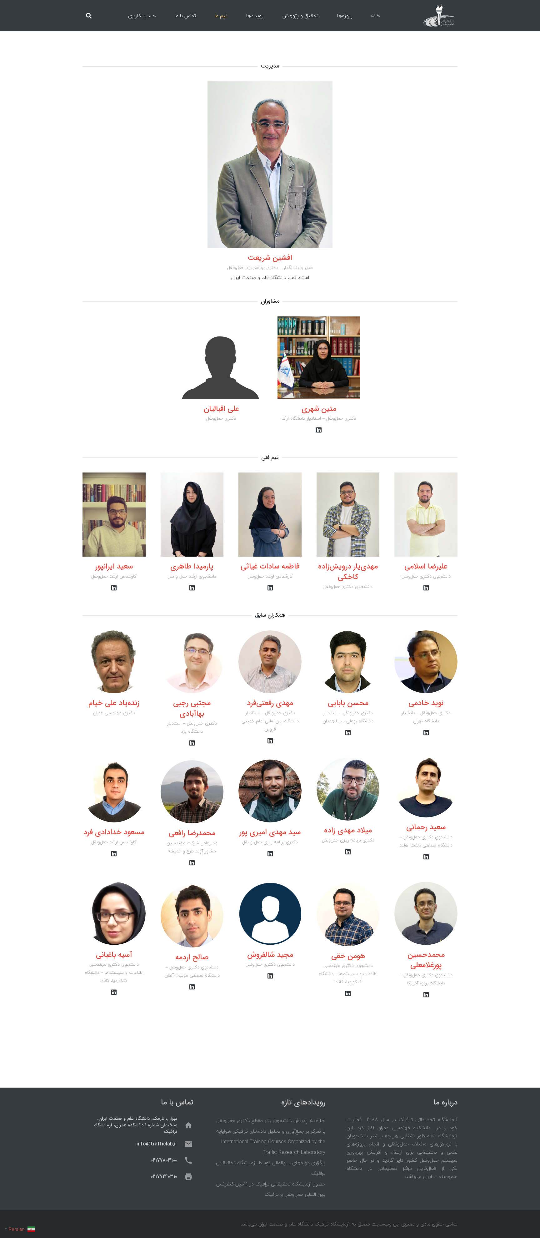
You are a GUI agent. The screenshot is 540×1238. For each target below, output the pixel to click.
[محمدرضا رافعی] (192, 791)
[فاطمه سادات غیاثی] (270, 514)
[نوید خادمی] (426, 662)
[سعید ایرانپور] (114, 514)
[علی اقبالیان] (221, 357)
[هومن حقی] (348, 914)
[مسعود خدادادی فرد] (114, 791)
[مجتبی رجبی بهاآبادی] (192, 662)
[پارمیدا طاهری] (192, 514)
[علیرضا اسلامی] (426, 514)
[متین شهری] (319, 357)
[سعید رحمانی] (426, 786)
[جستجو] (88, 16)
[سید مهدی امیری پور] (270, 791)
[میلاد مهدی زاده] (348, 789)
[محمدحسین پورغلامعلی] (426, 913)
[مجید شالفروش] (270, 913)
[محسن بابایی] (348, 662)
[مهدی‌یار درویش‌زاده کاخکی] (348, 514)
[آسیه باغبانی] (114, 913)
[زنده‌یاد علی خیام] (114, 662)
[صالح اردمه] (192, 916)
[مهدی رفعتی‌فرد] (270, 662)
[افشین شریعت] (270, 164)
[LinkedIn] (318, 429)
